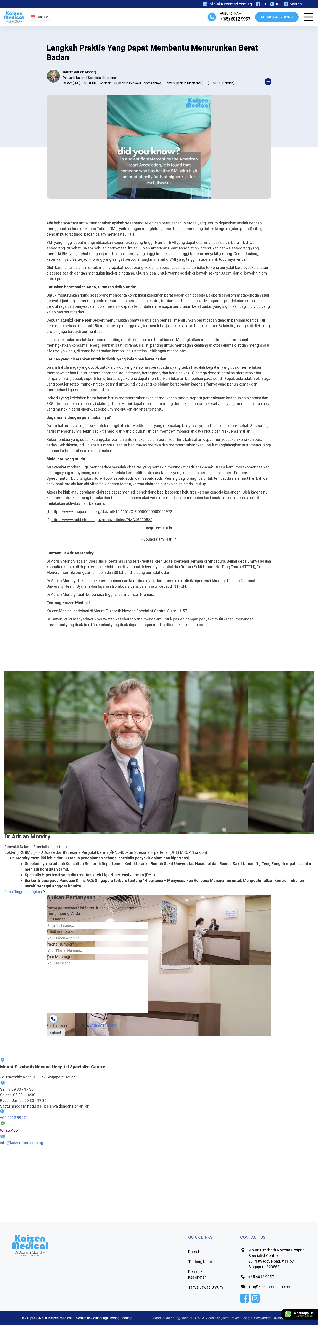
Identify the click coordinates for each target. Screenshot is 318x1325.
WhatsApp (9, 1130)
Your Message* (60, 956)
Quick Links (200, 1237)
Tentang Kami (200, 1261)
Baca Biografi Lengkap (23, 891)
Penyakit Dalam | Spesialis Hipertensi (90, 78)
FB (264, 4)
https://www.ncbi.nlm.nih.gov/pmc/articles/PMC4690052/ (101, 519)
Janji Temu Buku (159, 528)
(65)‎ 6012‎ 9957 (103, 1025)
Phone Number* (60, 944)
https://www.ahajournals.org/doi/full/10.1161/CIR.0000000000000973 (111, 511)
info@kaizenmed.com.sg (230, 4)
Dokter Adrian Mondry (79, 72)
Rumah (194, 1251)
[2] (71, 320)
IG (278, 4)
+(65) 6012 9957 (235, 19)
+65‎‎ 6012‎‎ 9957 (261, 1276)
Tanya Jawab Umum (205, 1287)
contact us (252, 1237)
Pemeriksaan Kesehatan (199, 1274)
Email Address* (60, 931)
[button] (159, 539)
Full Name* (56, 919)
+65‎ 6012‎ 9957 (13, 1117)
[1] (140, 248)
